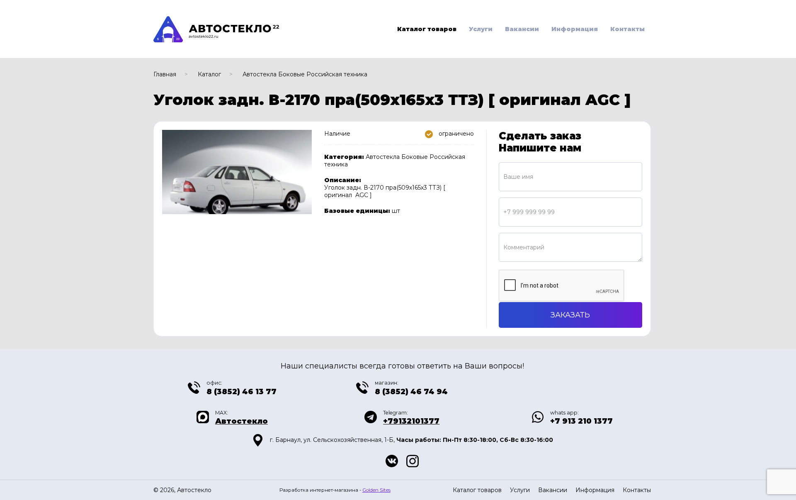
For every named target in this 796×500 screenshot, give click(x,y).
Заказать (570, 315)
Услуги (481, 29)
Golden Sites (376, 490)
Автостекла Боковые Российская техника (305, 74)
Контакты (627, 29)
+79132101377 (411, 421)
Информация (574, 29)
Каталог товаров (426, 29)
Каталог (209, 74)
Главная (164, 74)
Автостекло (241, 421)
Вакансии (522, 29)
